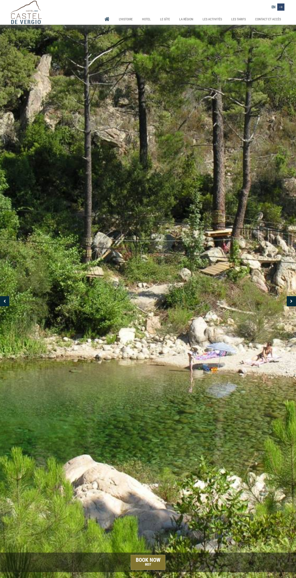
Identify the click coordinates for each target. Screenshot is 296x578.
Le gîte (165, 19)
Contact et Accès (268, 19)
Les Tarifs (238, 19)
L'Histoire (126, 19)
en (273, 6)
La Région (186, 19)
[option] (148, 301)
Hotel (146, 19)
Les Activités (212, 19)
